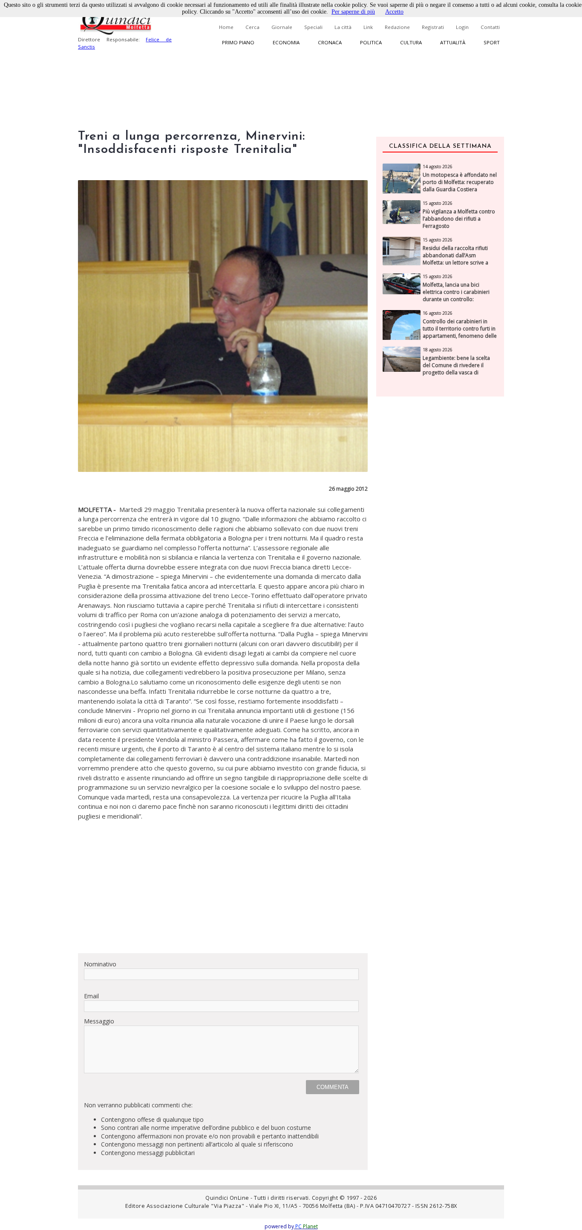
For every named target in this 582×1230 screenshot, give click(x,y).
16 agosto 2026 (437, 313)
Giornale (281, 27)
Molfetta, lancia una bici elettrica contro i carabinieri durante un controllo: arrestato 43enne (456, 296)
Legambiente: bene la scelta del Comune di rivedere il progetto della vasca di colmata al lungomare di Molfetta (456, 372)
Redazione (397, 27)
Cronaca (330, 42)
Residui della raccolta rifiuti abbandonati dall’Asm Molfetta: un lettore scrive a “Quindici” (455, 259)
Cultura (411, 42)
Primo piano (238, 42)
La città (343, 27)
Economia (286, 42)
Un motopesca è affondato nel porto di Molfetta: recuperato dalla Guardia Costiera (460, 182)
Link (368, 27)
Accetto (394, 12)
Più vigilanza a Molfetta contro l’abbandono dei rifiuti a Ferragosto (459, 219)
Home (226, 27)
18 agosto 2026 (437, 350)
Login (462, 27)
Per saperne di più (353, 12)
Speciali (313, 27)
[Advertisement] (223, 886)
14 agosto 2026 (437, 167)
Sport (492, 42)
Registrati (433, 27)
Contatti (490, 27)
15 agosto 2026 (437, 203)
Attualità (452, 42)
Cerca (252, 27)
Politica (371, 42)
